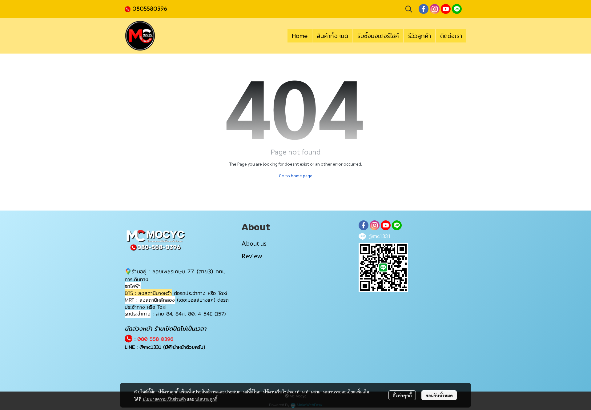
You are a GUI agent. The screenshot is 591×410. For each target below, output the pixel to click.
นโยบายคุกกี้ (206, 399)
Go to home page (295, 175)
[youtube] (446, 9)
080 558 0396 (155, 339)
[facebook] (423, 9)
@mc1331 (150, 347)
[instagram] (435, 9)
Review (252, 255)
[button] (409, 9)
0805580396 (149, 9)
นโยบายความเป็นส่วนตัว (164, 399)
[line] (457, 9)
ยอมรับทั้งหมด (439, 395)
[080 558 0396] (128, 8)
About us (254, 243)
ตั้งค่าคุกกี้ (402, 395)
